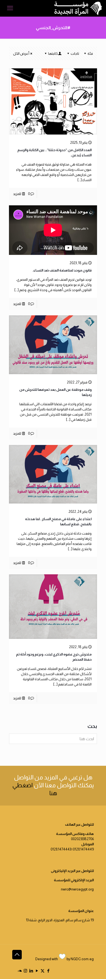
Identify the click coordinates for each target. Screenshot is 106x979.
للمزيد (17, 194)
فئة (90, 53)
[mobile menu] (10, 8)
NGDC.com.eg (82, 959)
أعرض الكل (21, 53)
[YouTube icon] (37, 970)
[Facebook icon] (48, 970)
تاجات (75, 53)
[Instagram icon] (25, 970)
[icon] (20, 970)
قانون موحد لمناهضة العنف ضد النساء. (62, 270)
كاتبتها (53, 53)
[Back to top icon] (17, 954)
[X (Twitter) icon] (42, 970)
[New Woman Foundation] (78, 8)
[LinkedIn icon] (31, 970)
